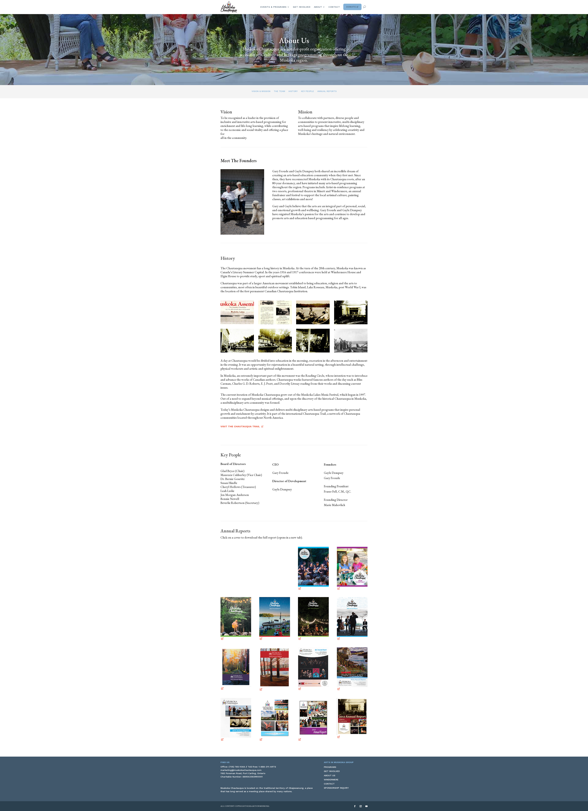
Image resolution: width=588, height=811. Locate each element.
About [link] (318, 7)
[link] (229, 7)
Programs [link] (330, 767)
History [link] (293, 91)
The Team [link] (279, 91)
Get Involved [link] (302, 7)
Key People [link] (307, 91)
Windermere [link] (331, 779)
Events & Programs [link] (273, 7)
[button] (355, 806)
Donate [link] (351, 7)
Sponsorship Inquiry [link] (336, 788)
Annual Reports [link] (327, 91)
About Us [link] (329, 775)
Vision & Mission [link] (261, 91)
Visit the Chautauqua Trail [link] (240, 426)
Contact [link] (334, 7)
